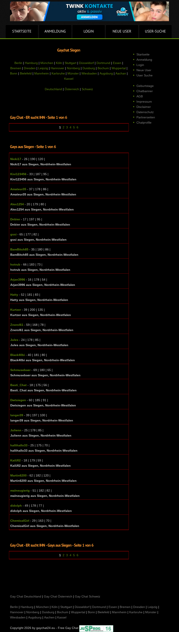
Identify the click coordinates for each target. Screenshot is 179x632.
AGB (139, 96)
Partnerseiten (145, 117)
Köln (59, 63)
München (46, 63)
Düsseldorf (86, 63)
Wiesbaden (89, 73)
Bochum (103, 68)
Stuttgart (70, 63)
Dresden (30, 68)
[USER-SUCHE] (155, 31)
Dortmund (103, 63)
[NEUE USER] (122, 31)
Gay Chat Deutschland (25, 596)
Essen (117, 63)
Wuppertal (119, 68)
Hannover (57, 68)
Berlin (18, 63)
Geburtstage (145, 86)
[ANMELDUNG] (55, 31)
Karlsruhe (58, 73)
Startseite (143, 54)
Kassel (68, 78)
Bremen (15, 68)
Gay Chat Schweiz (87, 596)
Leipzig (43, 68)
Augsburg (106, 73)
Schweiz (87, 89)
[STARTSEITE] (22, 31)
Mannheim (41, 73)
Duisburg (89, 68)
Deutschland (53, 89)
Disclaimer (143, 107)
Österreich (72, 89)
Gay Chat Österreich (58, 596)
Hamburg (31, 63)
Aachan (120, 73)
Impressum (144, 101)
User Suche (144, 75)
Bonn (13, 73)
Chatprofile (143, 122)
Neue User (143, 70)
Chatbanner (144, 91)
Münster (73, 73)
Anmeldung (144, 59)
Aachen (49, 617)
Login (140, 65)
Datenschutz (145, 112)
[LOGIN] (88, 31)
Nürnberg (73, 68)
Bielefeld (26, 73)
